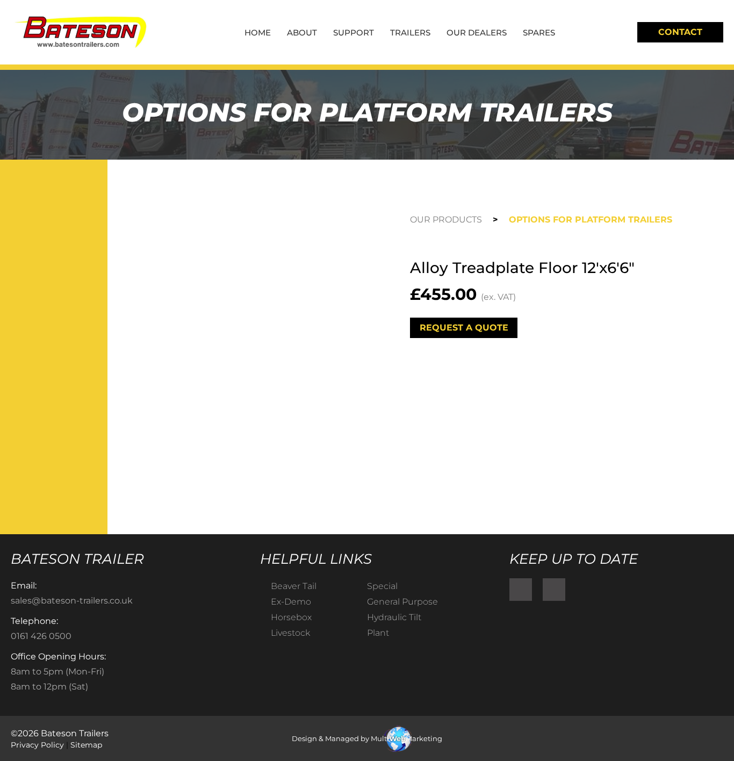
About (302, 32)
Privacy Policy (37, 745)
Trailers (410, 32)
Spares (539, 32)
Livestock (290, 633)
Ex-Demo (291, 602)
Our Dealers (477, 32)
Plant (378, 633)
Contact (680, 32)
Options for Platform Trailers (590, 219)
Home (257, 32)
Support (353, 32)
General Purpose (402, 602)
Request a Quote (464, 327)
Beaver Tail (293, 586)
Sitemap (86, 745)
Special (382, 586)
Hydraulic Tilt (394, 617)
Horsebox (291, 617)
